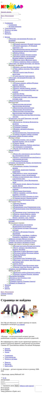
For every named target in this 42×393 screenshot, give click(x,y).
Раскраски (24, 161)
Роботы (21, 53)
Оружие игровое (31, 54)
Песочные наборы (32, 253)
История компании (15, 26)
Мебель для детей (28, 269)
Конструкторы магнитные (21, 106)
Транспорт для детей (31, 118)
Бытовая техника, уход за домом (23, 141)
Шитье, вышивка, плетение (25, 193)
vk (3, 378)
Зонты (20, 263)
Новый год (21, 283)
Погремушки (27, 95)
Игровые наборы (27, 136)
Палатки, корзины (32, 274)
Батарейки (20, 276)
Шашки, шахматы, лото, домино (23, 217)
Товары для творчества (33, 163)
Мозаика (23, 203)
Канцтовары (26, 191)
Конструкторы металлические (23, 109)
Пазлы (20, 205)
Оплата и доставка (11, 30)
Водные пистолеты (33, 246)
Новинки (8, 285)
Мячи (20, 256)
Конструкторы (25, 101)
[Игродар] (12, 10)
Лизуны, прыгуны (32, 267)
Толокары (24, 127)
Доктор (21, 143)
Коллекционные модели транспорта (25, 51)
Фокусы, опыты (30, 214)
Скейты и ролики (32, 134)
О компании (9, 23)
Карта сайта (9, 366)
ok (5, 378)
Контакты (8, 33)
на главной (21, 324)
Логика (21, 93)
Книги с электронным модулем (27, 158)
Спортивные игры (32, 212)
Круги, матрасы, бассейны (25, 248)
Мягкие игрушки (27, 239)
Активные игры (30, 258)
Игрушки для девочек (32, 63)
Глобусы (19, 279)
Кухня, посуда (28, 148)
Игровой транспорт (34, 44)
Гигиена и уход (25, 278)
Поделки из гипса (32, 196)
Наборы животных (33, 145)
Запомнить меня (8, 386)
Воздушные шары (32, 265)
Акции (7, 287)
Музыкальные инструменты (22, 226)
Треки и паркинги (32, 62)
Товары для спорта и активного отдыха (22, 242)
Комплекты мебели (33, 272)
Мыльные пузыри (32, 251)
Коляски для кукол (32, 67)
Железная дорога (31, 60)
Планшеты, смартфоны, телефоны (24, 237)
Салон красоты (29, 76)
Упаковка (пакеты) (29, 281)
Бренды (7, 288)
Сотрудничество (10, 28)
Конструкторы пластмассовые (23, 113)
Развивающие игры (33, 207)
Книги (17, 150)
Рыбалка (23, 255)
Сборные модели (31, 198)
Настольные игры (28, 200)
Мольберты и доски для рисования (24, 175)
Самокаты (24, 125)
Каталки (23, 86)
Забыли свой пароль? (27, 386)
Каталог (7, 37)
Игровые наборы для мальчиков (23, 58)
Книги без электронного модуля (26, 154)
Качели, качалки (30, 88)
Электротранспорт (32, 132)
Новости (7, 32)
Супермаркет (27, 147)
